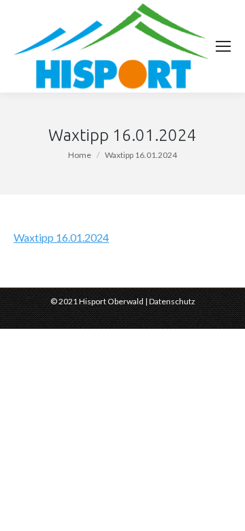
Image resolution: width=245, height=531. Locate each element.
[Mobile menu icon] (223, 46)
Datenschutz (172, 301)
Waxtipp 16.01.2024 (61, 237)
